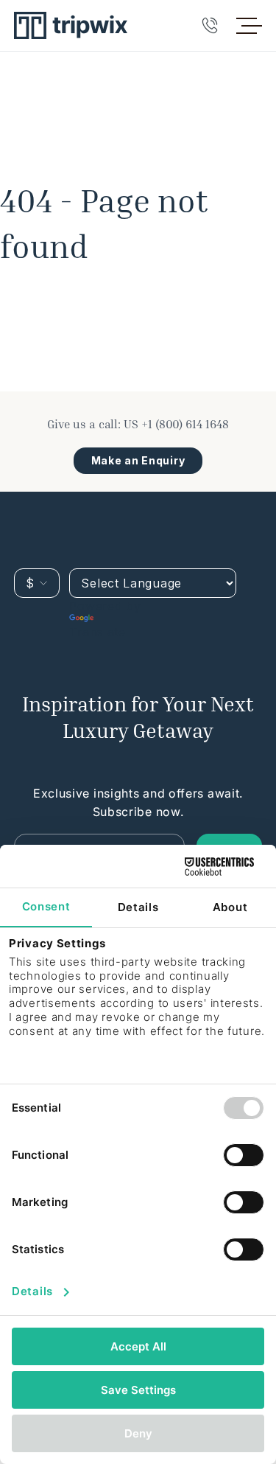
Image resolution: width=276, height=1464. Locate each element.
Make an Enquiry (138, 460)
